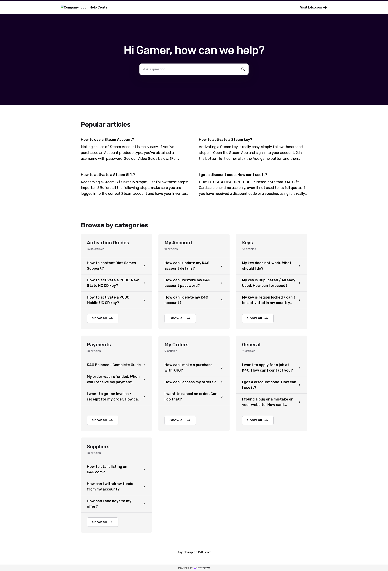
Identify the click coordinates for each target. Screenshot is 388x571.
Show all (99, 318)
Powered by (185, 567)
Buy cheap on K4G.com (194, 552)
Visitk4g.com (311, 7)
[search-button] (243, 69)
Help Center (99, 7)
